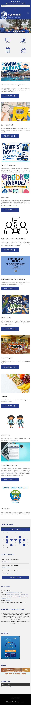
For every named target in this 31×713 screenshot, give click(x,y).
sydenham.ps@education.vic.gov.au (16, 3)
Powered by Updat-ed (15, 698)
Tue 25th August (6, 561)
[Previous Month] (4, 529)
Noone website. (14, 440)
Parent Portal (9, 600)
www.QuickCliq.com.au (6, 401)
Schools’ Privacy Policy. (7, 473)
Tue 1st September (7, 573)
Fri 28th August (6, 567)
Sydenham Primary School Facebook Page (17, 594)
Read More (8, 96)
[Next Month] (27, 529)
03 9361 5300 (16, 1)
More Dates (15, 577)
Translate (12, 686)
